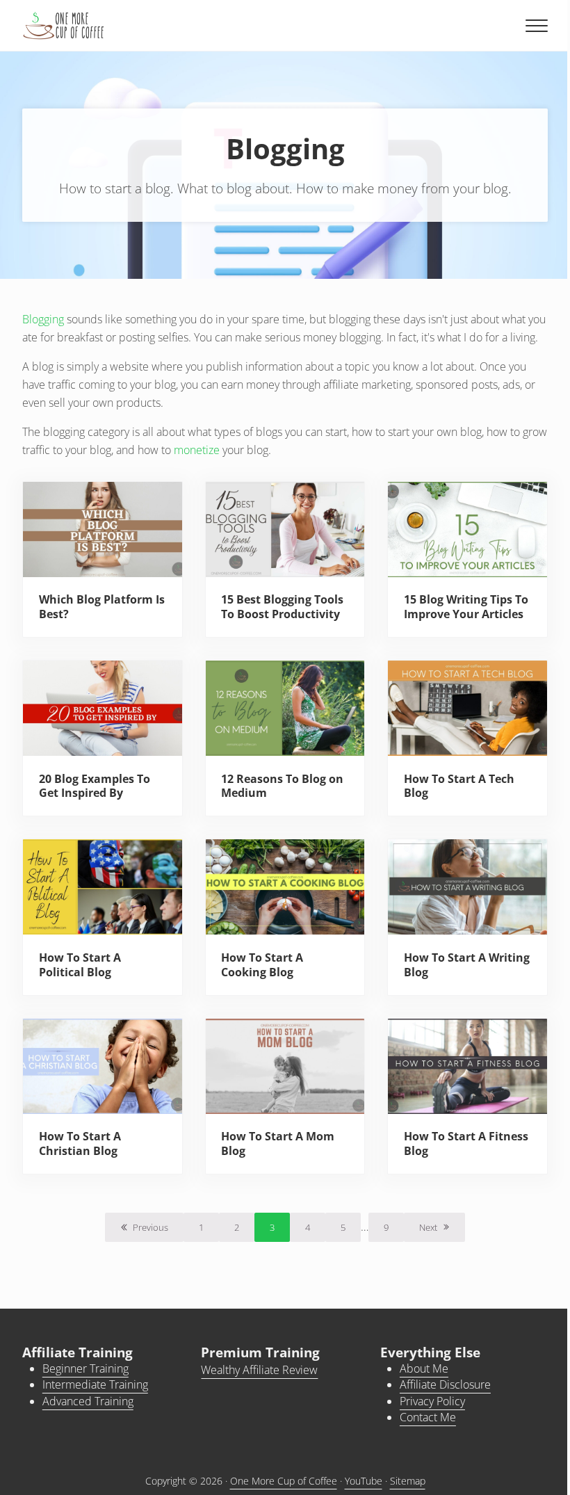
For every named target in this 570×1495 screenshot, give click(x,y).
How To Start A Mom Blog (277, 1143)
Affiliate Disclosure (445, 1384)
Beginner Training (85, 1368)
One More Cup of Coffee (283, 1481)
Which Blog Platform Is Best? (102, 606)
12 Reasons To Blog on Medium (282, 786)
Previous (150, 1227)
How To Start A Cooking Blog (262, 965)
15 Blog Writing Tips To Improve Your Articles (466, 606)
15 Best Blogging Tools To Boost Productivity (282, 606)
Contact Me (428, 1417)
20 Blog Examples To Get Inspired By (94, 786)
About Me (424, 1368)
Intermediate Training (95, 1384)
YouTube (363, 1481)
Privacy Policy (432, 1401)
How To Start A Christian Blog (80, 1143)
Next (428, 1227)
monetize (197, 450)
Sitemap (407, 1481)
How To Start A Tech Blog (459, 786)
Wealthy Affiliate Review (259, 1369)
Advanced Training (87, 1401)
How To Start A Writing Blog (467, 965)
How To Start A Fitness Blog (466, 1143)
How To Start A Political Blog (80, 965)
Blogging (43, 319)
